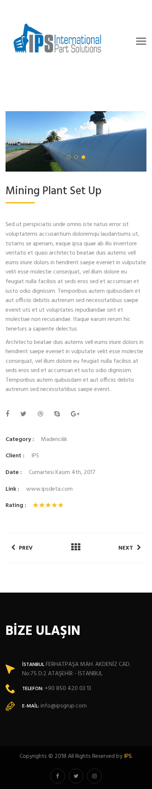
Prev (26, 548)
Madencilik (54, 439)
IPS (128, 756)
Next (125, 548)
